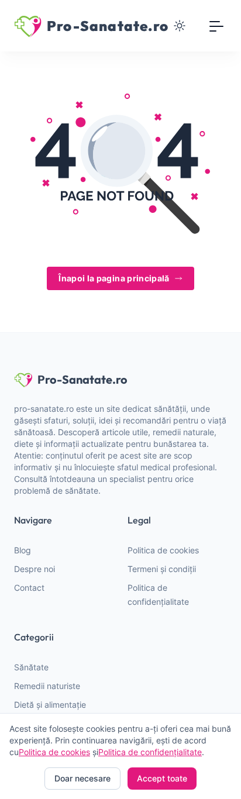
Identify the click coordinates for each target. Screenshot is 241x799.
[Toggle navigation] (216, 25)
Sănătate (31, 667)
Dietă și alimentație (50, 705)
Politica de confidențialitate (150, 752)
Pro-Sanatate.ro (82, 379)
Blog (22, 550)
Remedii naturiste (47, 686)
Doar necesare (82, 778)
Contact (29, 588)
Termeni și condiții (162, 569)
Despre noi (34, 569)
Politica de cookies (163, 550)
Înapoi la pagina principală (113, 278)
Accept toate (162, 778)
